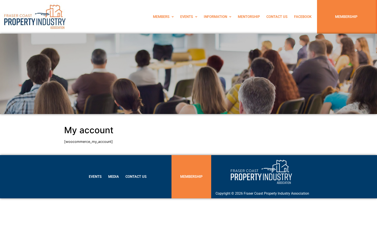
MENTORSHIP (249, 17)
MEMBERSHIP (346, 17)
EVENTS (186, 17)
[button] (163, 17)
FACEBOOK (303, 17)
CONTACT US (277, 17)
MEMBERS (161, 17)
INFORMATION (215, 17)
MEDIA (113, 177)
